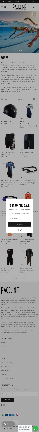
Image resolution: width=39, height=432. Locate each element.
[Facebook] (18, 230)
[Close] (30, 201)
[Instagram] (20, 230)
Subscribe (19, 224)
